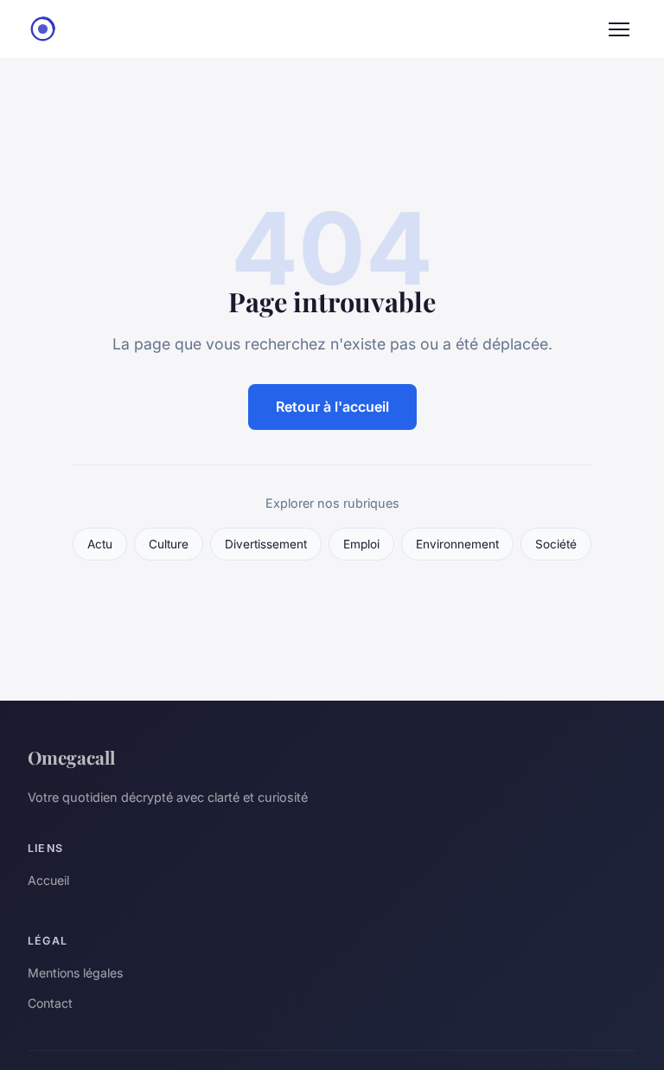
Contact (50, 1003)
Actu (99, 544)
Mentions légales (75, 972)
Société (556, 544)
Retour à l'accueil (332, 406)
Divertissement (266, 544)
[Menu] (619, 29)
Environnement (457, 544)
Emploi (361, 544)
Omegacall (71, 757)
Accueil (48, 880)
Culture (168, 544)
